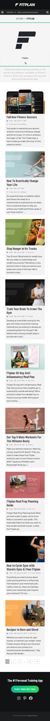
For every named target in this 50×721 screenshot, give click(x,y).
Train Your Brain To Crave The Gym (24, 311)
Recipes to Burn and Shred (22, 629)
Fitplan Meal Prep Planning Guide (22, 503)
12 (30, 661)
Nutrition (17, 124)
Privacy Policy (32, 715)
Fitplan (25, 58)
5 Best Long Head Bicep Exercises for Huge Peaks (31, 12)
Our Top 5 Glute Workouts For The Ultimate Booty (24, 439)
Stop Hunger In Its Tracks (22, 248)
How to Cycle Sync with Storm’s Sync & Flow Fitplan (23, 567)
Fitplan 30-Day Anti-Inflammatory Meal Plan (21, 375)
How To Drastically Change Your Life (22, 183)
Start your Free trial (25, 689)
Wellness (23, 124)
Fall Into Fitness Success (22, 117)
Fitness (11, 124)
